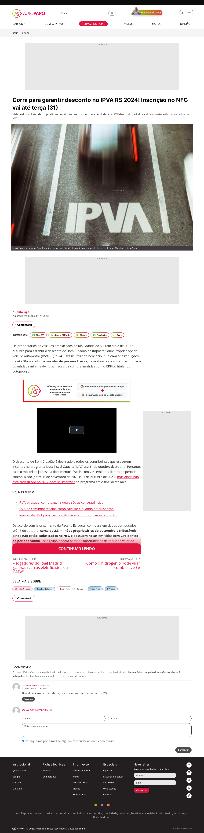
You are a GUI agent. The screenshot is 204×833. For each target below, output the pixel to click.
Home (15, 33)
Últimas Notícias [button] (93, 23)
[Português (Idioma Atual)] (96, 805)
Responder (28, 699)
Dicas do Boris (80, 782)
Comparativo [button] (54, 23)
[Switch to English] (102, 805)
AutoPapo (23, 312)
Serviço (80, 589)
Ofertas (107, 794)
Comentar (183, 749)
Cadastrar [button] (141, 790)
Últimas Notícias (81, 770)
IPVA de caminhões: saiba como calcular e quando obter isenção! (66, 509)
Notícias (25, 33)
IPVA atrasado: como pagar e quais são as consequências (61, 502)
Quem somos (19, 770)
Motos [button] (156, 23)
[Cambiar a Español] (108, 805)
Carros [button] (18, 23)
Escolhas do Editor (44, 589)
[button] (112, 13)
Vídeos (112, 589)
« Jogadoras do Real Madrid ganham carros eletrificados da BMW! (40, 567)
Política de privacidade (182, 828)
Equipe (16, 776)
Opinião (107, 770)
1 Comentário (23, 325)
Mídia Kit (17, 788)
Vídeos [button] (128, 23)
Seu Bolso (95, 589)
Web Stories (109, 788)
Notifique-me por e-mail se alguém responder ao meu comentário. (69, 741)
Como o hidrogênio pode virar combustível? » (113, 565)
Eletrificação (79, 794)
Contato (16, 782)
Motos (76, 776)
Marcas (47, 770)
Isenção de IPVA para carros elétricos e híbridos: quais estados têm (68, 515)
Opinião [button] (185, 23)
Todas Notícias (23, 589)
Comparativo (49, 776)
